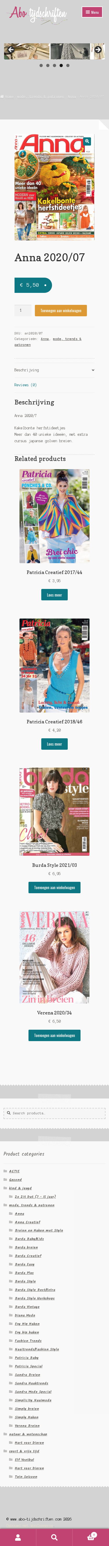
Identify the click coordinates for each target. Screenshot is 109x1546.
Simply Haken (26, 1417)
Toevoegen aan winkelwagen (60, 310)
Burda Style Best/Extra (35, 1290)
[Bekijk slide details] (54, 51)
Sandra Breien (27, 1375)
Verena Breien (27, 1426)
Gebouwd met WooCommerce (29, 1526)
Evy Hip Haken (27, 1324)
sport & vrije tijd (24, 1451)
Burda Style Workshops (35, 1298)
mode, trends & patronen (40, 96)
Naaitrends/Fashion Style (37, 1349)
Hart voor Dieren (29, 1443)
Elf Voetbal (24, 1460)
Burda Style (25, 1281)
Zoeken (54, 1537)
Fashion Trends (28, 1341)
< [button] (11, 50)
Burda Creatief (28, 1256)
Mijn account (18, 1537)
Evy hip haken (27, 1332)
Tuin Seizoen (26, 1477)
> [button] (97, 50)
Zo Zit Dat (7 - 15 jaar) (35, 1197)
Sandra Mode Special (33, 1392)
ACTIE (14, 1171)
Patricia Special (28, 1366)
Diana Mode (25, 1315)
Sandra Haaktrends (31, 1383)
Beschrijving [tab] (27, 370)
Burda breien (26, 1247)
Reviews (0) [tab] (26, 385)
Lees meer (54, 595)
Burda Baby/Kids (29, 1239)
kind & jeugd (20, 1188)
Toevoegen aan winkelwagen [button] (54, 887)
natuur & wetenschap (28, 1434)
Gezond (15, 1180)
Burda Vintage (27, 1307)
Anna (72, 96)
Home (10, 96)
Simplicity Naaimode (33, 1400)
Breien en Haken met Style (39, 1230)
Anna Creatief (27, 1222)
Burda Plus (24, 1273)
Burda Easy (25, 1264)
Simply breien (27, 1409)
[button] (87, 141)
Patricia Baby (27, 1358)
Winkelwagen (84, 1533)
